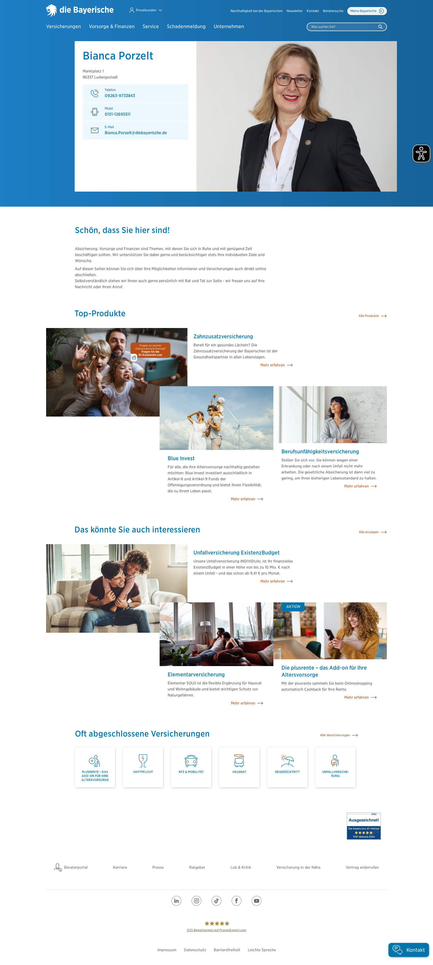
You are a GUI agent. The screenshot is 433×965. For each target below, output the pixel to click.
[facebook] (237, 901)
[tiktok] (216, 901)
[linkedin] (176, 901)
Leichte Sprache (262, 950)
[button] (145, 10)
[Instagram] (196, 901)
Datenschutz (195, 950)
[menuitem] (257, 11)
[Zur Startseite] (80, 11)
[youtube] (257, 901)
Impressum (166, 950)
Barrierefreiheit (227, 950)
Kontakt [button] (313, 11)
